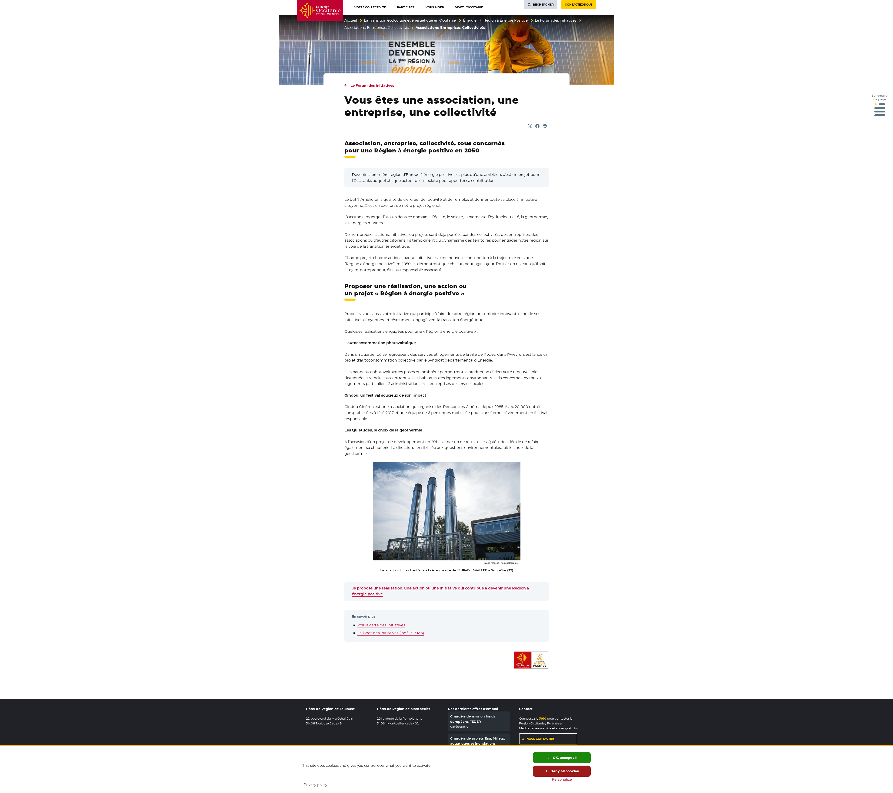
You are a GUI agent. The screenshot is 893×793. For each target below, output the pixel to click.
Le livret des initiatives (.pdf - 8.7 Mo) (390, 633)
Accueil (350, 20)
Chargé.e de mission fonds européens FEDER (472, 719)
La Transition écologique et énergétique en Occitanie (410, 20)
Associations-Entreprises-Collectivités (376, 27)
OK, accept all (564, 758)
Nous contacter (540, 738)
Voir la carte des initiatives (381, 625)
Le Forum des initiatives (555, 20)
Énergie (469, 20)
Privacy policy (315, 785)
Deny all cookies (564, 771)
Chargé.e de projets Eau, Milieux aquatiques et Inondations (477, 741)
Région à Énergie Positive (505, 20)
